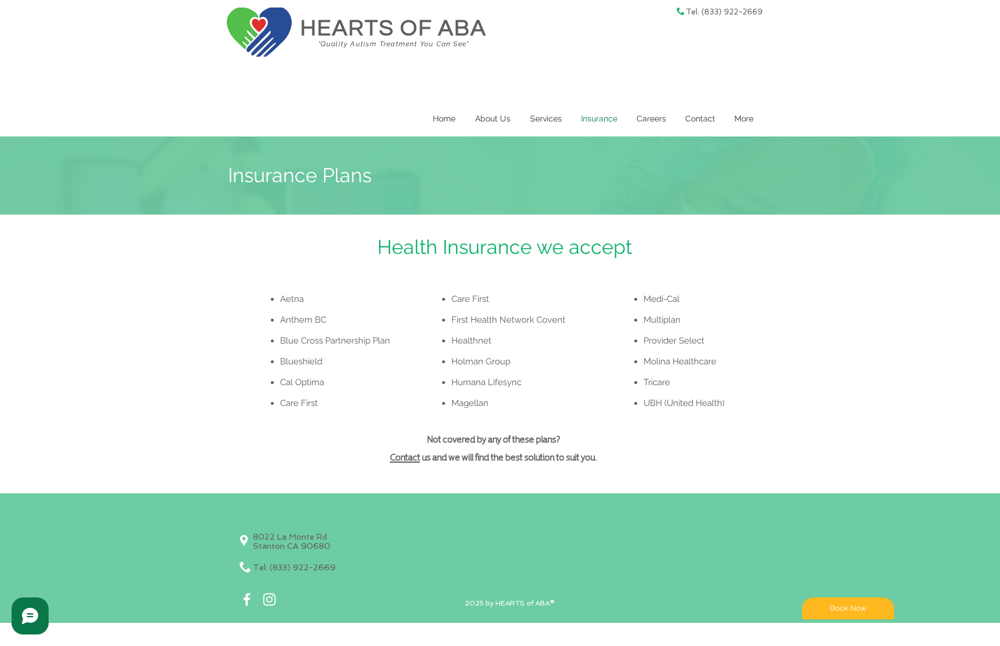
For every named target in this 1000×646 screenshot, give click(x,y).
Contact (405, 456)
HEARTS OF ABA (393, 28)
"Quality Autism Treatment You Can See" (393, 44)
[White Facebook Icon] (246, 599)
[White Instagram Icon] (269, 599)
